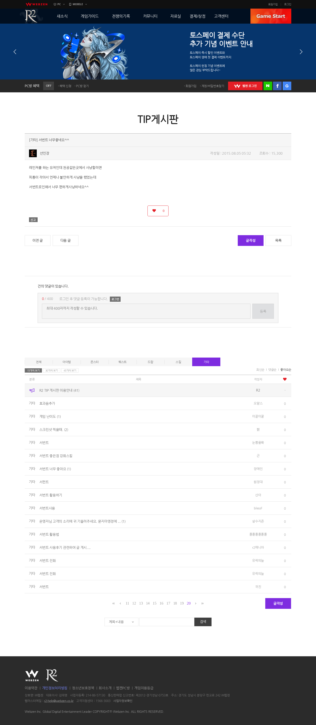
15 (154, 603)
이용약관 (31, 688)
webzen (36, 4)
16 (161, 603)
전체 (38, 362)
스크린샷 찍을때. (53, 430)
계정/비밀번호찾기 (212, 86)
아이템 (67, 362)
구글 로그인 (287, 86)
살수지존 (258, 521)
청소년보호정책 (83, 688)
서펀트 (44, 482)
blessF (258, 508)
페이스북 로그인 (277, 86)
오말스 (258, 403)
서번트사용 (47, 508)
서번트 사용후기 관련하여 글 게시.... (65, 547)
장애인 (258, 469)
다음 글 (65, 240)
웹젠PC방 (123, 688)
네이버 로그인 (268, 86)
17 (168, 603)
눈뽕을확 (258, 442)
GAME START (270, 16)
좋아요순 (285, 369)
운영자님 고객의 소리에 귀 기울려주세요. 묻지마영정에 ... (82, 521)
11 (127, 603)
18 (175, 603)
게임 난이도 (50, 416)
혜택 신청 (65, 86)
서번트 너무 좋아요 (55, 469)
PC (59, 4)
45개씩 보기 (70, 370)
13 (141, 603)
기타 (206, 362)
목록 (278, 240)
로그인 (287, 4)
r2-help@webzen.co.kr (59, 700)
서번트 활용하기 (50, 495)
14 (148, 603)
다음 (301, 51)
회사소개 (105, 688)
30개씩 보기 (51, 370)
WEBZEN (32, 675)
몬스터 (95, 362)
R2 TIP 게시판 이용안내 (59, 390)
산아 (258, 495)
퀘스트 (122, 362)
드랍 (150, 362)
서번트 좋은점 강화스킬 (55, 456)
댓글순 (272, 369)
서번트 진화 (47, 561)
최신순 (260, 369)
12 (134, 603)
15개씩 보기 (33, 370)
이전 (14, 51)
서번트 (44, 443)
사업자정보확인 (122, 700)
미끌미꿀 (258, 416)
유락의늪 (258, 560)
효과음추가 (47, 403)
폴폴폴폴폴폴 (258, 534)
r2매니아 (258, 547)
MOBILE (78, 4)
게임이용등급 (143, 688)
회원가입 (273, 4)
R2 (31, 16)
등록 (263, 311)
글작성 (250, 240)
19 (182, 603)
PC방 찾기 (82, 86)
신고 (33, 219)
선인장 (44, 153)
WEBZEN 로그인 (245, 86)
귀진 (258, 586)
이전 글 (37, 240)
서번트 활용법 (49, 534)
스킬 (178, 362)
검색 (203, 622)
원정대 (258, 482)
